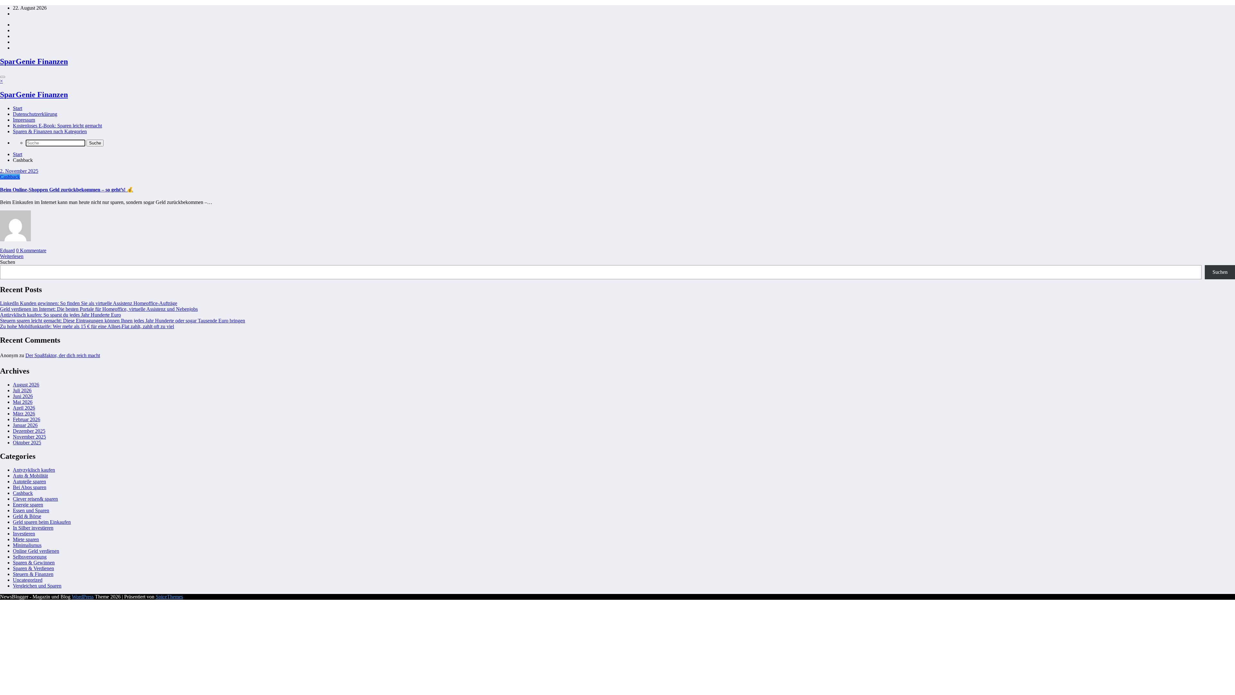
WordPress (83, 596)
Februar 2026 (26, 419)
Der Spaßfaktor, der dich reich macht (62, 355)
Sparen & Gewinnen (34, 562)
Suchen (7, 262)
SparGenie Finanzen (34, 61)
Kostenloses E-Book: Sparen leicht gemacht (57, 125)
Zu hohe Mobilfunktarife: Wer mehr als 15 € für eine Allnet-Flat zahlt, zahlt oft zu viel (87, 326)
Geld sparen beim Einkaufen (42, 522)
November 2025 (29, 437)
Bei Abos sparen (29, 487)
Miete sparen (26, 539)
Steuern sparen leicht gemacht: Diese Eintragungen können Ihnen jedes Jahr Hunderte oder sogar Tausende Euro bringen (122, 320)
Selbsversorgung (30, 557)
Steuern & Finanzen (33, 574)
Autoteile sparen (29, 481)
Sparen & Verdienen (33, 568)
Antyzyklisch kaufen (34, 470)
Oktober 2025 (27, 442)
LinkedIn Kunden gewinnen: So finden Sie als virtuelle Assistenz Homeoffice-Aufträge (88, 303)
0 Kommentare (31, 250)
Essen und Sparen (31, 510)
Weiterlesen (11, 256)
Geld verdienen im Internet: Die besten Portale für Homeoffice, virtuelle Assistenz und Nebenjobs (99, 309)
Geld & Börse (27, 516)
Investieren (24, 533)
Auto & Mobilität (30, 475)
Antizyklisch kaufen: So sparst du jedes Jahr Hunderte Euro (60, 315)
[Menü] (2, 77)
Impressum (24, 120)
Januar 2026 (25, 425)
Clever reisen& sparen (35, 499)
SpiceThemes (169, 596)
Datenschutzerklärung (35, 114)
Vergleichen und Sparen (37, 585)
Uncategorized (27, 580)
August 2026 (26, 384)
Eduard (7, 250)
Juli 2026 (22, 390)
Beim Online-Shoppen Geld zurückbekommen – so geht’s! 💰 (66, 189)
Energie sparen (28, 504)
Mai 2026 (22, 402)
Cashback (10, 177)
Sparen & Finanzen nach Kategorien (50, 131)
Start (17, 108)
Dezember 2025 (29, 431)
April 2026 (24, 408)
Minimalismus (27, 545)
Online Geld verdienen (36, 551)
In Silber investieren (33, 528)
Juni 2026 (23, 396)
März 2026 (24, 413)
